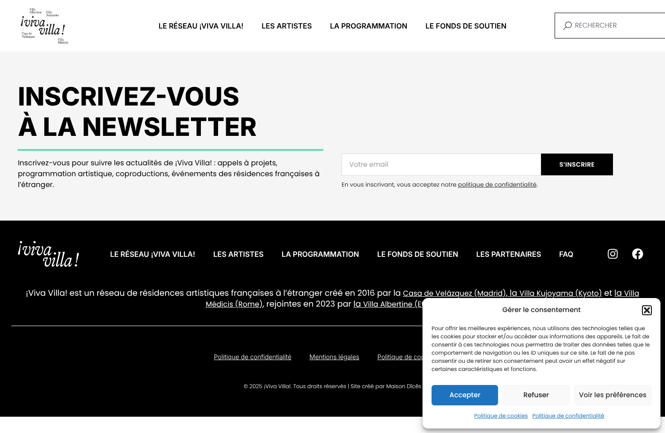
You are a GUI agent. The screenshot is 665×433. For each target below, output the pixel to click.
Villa (526, 293)
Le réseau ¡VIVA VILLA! (200, 25)
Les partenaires (508, 254)
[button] (646, 310)
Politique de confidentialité (568, 416)
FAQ (566, 254)
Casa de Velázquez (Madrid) (454, 293)
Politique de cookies (501, 416)
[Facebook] (637, 254)
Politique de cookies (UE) (414, 357)
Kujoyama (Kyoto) (568, 293)
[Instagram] (612, 254)
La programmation (368, 25)
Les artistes (286, 25)
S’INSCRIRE (577, 164)
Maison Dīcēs (404, 386)
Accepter (464, 395)
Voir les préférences (612, 395)
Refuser (536, 395)
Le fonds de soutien (465, 25)
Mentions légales (334, 357)
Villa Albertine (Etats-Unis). (411, 304)
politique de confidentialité (497, 184)
